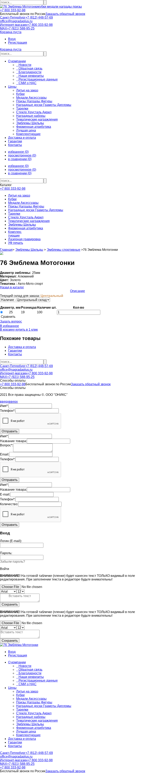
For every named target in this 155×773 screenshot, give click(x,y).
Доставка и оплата (22, 137)
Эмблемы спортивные (63, 249)
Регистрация (17, 42)
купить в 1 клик (26, 329)
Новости (23, 65)
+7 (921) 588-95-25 (21, 28)
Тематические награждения (29, 221)
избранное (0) (18, 152)
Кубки (12, 199)
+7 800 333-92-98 (12, 10)
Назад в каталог (12, 287)
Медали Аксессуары (23, 202)
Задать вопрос (11, 321)
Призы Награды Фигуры (26, 206)
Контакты (15, 145)
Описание (77, 291)
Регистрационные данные (37, 79)
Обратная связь (29, 68)
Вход (12, 39)
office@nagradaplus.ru (16, 21)
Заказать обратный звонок (65, 14)
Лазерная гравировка (24, 239)
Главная (6, 249)
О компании (17, 61)
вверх (4, 401)
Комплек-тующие (15, 233)
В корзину (7, 329)
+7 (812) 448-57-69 (39, 17)
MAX (3, 28)
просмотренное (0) (22, 155)
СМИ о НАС (26, 83)
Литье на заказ (19, 195)
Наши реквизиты (30, 75)
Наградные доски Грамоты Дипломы (35, 210)
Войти (4, 569)
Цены (12, 86)
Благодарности (28, 72)
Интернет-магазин (13, 24)
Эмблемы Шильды (22, 224)
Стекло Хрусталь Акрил (25, 217)
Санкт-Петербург (12, 17)
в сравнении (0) (19, 159)
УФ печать (15, 243)
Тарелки (14, 213)
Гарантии (15, 141)
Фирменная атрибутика (25, 228)
